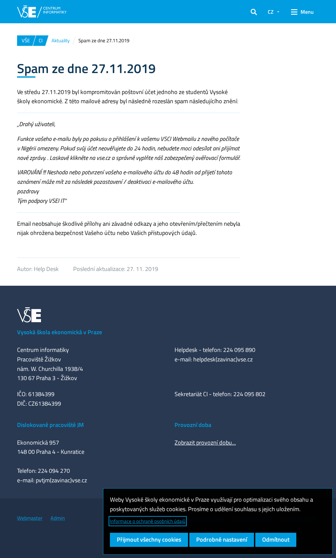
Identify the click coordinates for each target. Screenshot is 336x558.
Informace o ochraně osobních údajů (147, 521)
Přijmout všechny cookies (149, 539)
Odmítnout (275, 539)
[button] (253, 11)
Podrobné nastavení (221, 539)
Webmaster (30, 518)
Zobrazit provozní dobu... (205, 442)
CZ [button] (271, 12)
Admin (58, 518)
